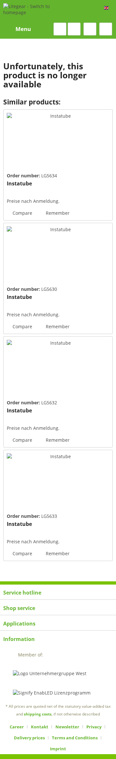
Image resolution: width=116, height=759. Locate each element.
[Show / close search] (59, 29)
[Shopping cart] (105, 29)
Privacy (94, 727)
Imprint (58, 749)
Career (17, 727)
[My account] (89, 29)
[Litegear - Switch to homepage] (35, 11)
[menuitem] (17, 29)
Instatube (19, 183)
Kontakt (39, 727)
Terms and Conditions (75, 738)
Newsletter (67, 727)
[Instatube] (58, 142)
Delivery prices (29, 738)
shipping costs (38, 714)
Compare (21, 213)
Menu (23, 29)
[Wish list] (74, 29)
